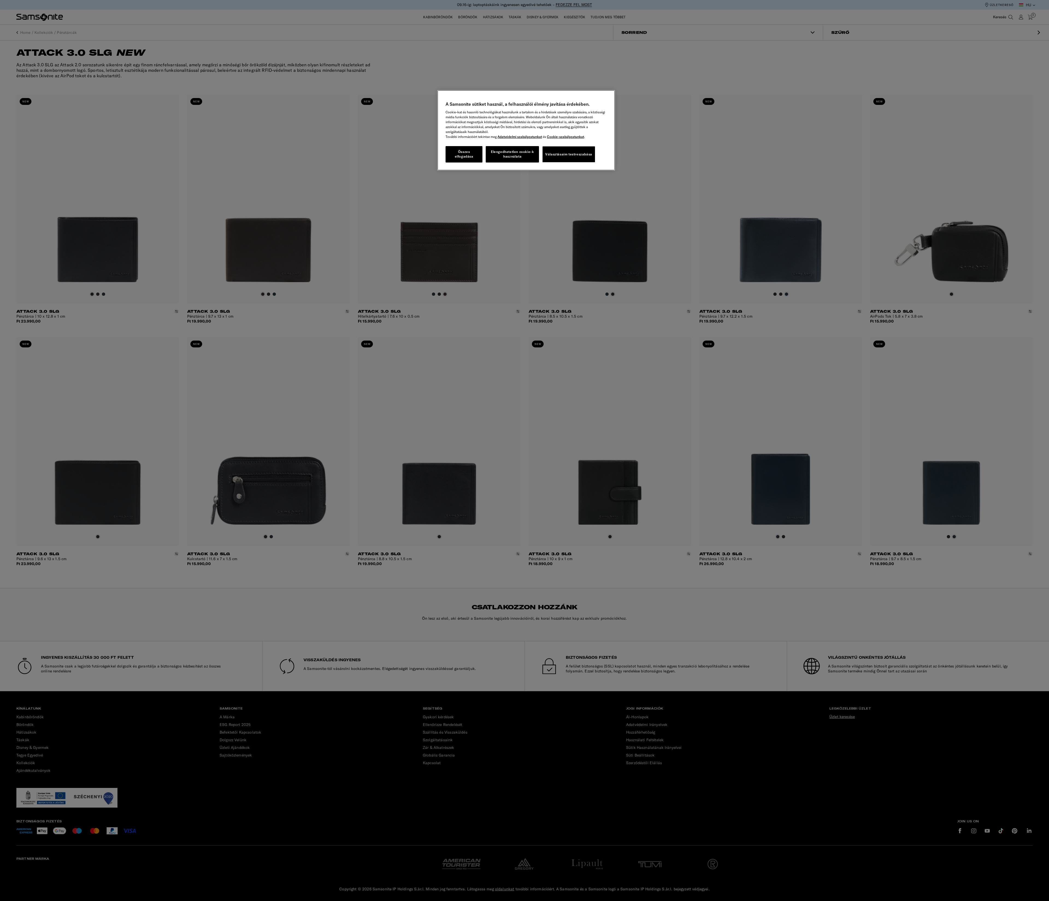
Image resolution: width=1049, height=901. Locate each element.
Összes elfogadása (464, 154)
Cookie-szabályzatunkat (565, 137)
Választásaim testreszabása (568, 154)
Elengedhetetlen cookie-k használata (512, 154)
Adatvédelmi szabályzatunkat (519, 137)
